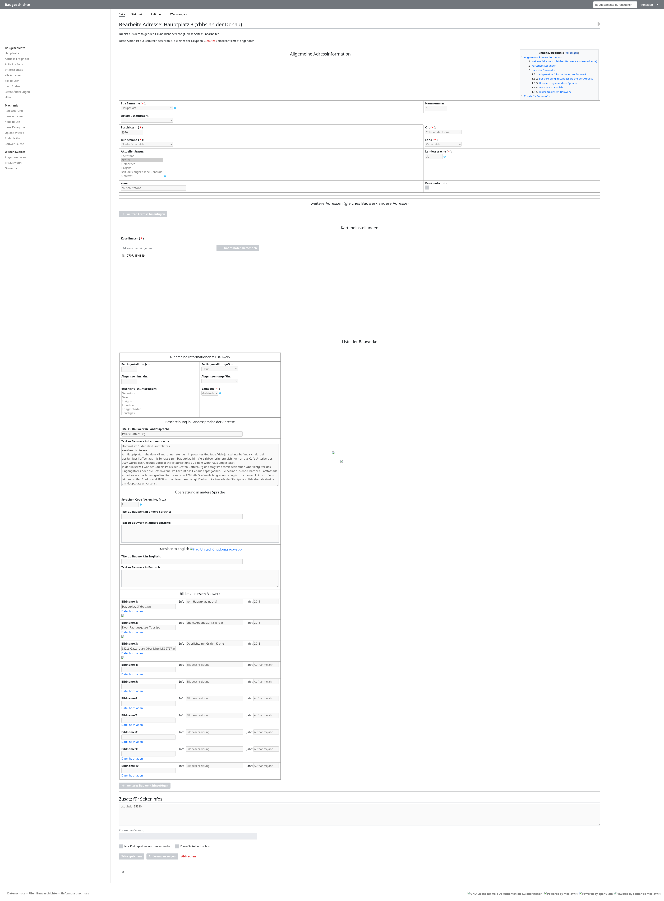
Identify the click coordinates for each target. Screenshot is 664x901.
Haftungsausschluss (75, 893)
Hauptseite (12, 53)
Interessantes (14, 70)
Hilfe (8, 97)
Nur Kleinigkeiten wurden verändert (148, 846)
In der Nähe (12, 138)
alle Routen (12, 81)
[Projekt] (142, 168)
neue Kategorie (15, 127)
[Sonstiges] (132, 413)
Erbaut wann (13, 163)
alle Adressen (13, 75)
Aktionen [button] (157, 14)
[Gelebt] (132, 397)
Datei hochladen (132, 611)
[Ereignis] (132, 401)
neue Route (12, 122)
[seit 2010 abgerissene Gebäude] (142, 172)
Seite (122, 14)
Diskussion (138, 14)
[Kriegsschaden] (132, 409)
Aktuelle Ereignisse (17, 59)
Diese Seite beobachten (195, 846)
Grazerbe (11, 168)
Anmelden (646, 5)
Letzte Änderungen (17, 92)
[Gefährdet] (142, 164)
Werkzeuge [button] (177, 14)
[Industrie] (132, 405)
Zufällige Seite (14, 64)
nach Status (12, 86)
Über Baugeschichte (43, 893)
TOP (123, 872)
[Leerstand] (142, 156)
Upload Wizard (14, 133)
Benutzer (210, 41)
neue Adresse (14, 116)
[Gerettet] (142, 176)
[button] (143, 214)
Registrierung (14, 111)
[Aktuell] (142, 160)
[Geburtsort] (132, 393)
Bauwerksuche (14, 144)
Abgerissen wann (16, 157)
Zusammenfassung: (132, 830)
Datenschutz (16, 893)
